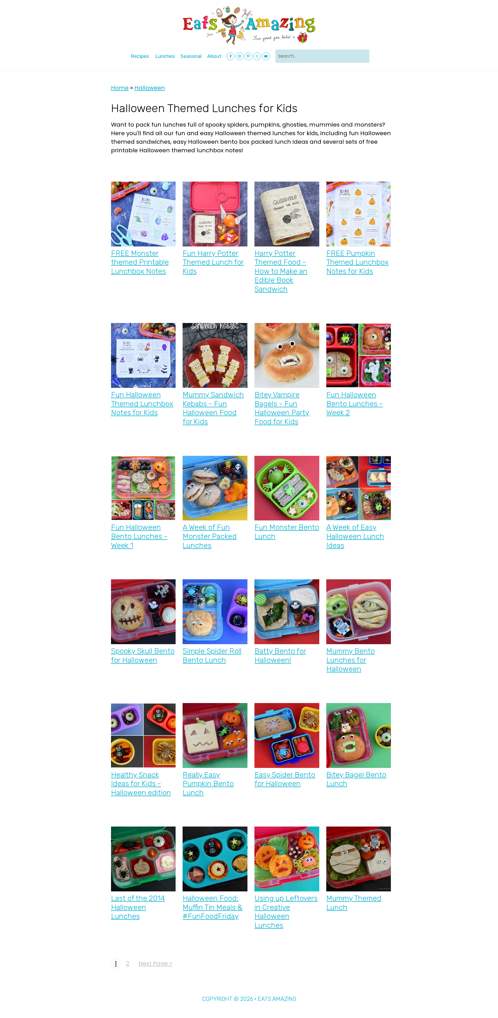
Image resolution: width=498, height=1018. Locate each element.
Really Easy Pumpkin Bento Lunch (208, 783)
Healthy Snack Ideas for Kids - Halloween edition (141, 783)
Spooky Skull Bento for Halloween (143, 655)
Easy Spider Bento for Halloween (284, 779)
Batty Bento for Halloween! (280, 655)
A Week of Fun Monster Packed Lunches (210, 536)
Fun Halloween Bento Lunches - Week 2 (354, 403)
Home (120, 88)
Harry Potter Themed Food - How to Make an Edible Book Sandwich (280, 271)
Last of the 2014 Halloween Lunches (138, 907)
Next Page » (155, 963)
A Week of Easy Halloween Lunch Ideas (355, 536)
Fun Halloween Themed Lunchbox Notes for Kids (142, 403)
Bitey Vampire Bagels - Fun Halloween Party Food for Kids (281, 408)
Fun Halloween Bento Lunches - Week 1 (139, 536)
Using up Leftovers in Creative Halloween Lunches (285, 912)
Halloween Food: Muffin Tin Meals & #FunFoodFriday (213, 907)
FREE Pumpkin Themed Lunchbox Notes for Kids (357, 262)
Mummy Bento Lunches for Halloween (350, 659)
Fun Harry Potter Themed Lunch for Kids (213, 262)
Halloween (149, 88)
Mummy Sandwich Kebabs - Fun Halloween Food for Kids (213, 408)
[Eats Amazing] (249, 25)
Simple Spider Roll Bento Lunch (212, 655)
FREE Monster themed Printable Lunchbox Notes (140, 262)
